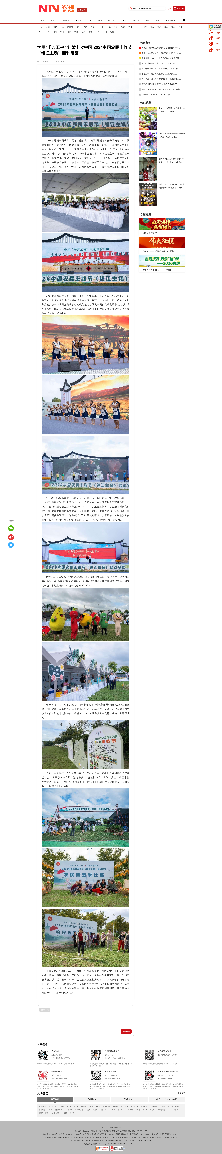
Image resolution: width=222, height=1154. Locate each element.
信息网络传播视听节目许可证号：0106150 (98, 1134)
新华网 (76, 1106)
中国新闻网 (107, 1106)
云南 (48, 32)
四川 (180, 27)
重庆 (173, 27)
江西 (138, 27)
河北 (55, 27)
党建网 (95, 1110)
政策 (100, 20)
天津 (48, 27)
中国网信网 (42, 1106)
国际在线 (103, 1110)
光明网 (162, 1106)
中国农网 (42, 1110)
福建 (130, 27)
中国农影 (169, 20)
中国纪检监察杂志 (174, 1106)
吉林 (86, 27)
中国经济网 (79, 1110)
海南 (112, 32)
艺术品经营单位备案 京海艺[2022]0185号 (100, 1137)
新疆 (91, 32)
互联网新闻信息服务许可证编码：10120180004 (133, 1134)
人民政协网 (53, 1106)
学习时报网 (153, 1106)
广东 (98, 32)
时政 (52, 20)
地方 (135, 20)
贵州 (41, 32)
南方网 (152, 1110)
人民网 (69, 1106)
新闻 (65, 20)
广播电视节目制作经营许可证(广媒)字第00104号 (159, 1137)
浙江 (116, 27)
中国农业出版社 (44, 1113)
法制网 (61, 1106)
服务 (147, 20)
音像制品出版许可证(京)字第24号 (128, 1137)
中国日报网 (124, 1106)
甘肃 (69, 32)
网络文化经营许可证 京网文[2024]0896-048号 (134, 1141)
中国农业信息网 (173, 1110)
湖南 (166, 27)
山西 (62, 27)
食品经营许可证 (51, 1137)
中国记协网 (161, 1110)
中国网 (115, 1106)
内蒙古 (70, 27)
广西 (105, 32)
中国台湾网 (69, 1110)
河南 (152, 27)
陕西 (62, 32)
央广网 (98, 1106)
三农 (90, 20)
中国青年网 (134, 1106)
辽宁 (78, 27)
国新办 (90, 1106)
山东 (145, 27)
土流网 (64, 1113)
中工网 (120, 1110)
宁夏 (84, 32)
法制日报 (144, 1106)
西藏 (55, 32)
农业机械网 (56, 1113)
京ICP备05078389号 (50, 1134)
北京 (41, 27)
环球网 (137, 1110)
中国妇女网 (129, 1110)
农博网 (72, 1113)
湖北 (159, 27)
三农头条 (82, 10)
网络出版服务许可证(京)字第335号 (70, 1137)
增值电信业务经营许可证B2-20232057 (165, 1134)
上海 (102, 27)
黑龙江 (94, 27)
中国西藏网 (58, 1110)
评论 (77, 20)
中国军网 (112, 1110)
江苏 (109, 27)
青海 (76, 32)
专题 (157, 20)
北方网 (145, 1110)
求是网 (50, 1110)
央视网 (83, 1106)
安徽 (123, 27)
